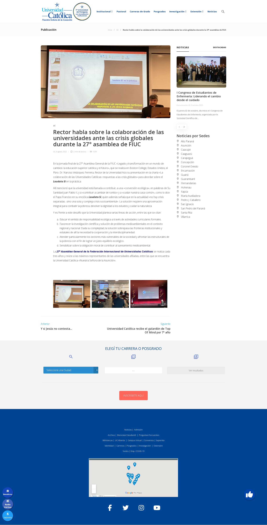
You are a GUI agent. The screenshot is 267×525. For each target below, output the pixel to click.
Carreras (120, 445)
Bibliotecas (108, 440)
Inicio (110, 30)
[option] (201, 88)
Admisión (138, 429)
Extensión (196, 11)
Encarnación (188, 170)
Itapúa (184, 191)
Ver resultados (196, 370)
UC (117, 30)
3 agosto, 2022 (61, 151)
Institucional (104, 11)
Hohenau (186, 187)
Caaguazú (186, 154)
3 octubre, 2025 (197, 105)
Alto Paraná (187, 141)
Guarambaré (188, 179)
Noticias (212, 11)
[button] (249, 494)
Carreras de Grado (140, 11)
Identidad (109, 445)
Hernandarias (188, 183)
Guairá (184, 174)
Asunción (186, 145)
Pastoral (121, 11)
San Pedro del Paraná (193, 208)
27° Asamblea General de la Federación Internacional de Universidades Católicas (105, 251)
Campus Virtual (135, 440)
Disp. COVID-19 (137, 451)
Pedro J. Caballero (191, 200)
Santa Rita (186, 212)
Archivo (111, 435)
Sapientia (160, 440)
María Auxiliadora (190, 195)
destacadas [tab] (219, 47)
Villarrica (185, 216)
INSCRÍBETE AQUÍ (133, 395)
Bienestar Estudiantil (126, 435)
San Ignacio (187, 204)
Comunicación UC (183, 105)
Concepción (187, 162)
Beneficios (7, 494)
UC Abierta (120, 440)
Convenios (149, 440)
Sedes (126, 451)
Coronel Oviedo (189, 166)
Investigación (176, 11)
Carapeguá (187, 158)
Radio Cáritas (7, 505)
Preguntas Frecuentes (149, 435)
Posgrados (160, 11)
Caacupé (186, 149)
